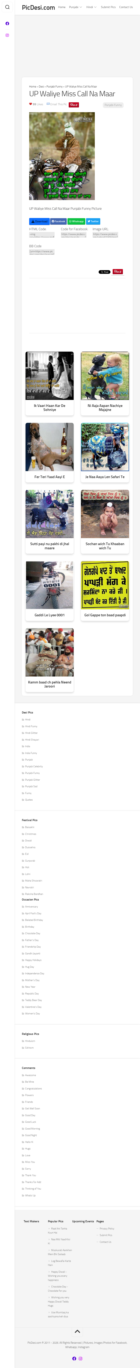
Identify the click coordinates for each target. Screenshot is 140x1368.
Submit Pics (108, 7)
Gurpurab (30, 860)
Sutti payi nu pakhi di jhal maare (49, 546)
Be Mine (29, 1081)
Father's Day (32, 940)
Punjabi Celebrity (34, 766)
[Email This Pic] (48, 104)
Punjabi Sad (31, 786)
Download (40, 221)
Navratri (29, 887)
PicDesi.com (38, 7)
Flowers (29, 1095)
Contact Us (126, 7)
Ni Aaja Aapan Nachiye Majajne (105, 408)
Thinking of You (33, 1188)
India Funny (31, 753)
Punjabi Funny (54, 86)
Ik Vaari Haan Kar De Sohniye (49, 408)
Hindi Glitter (31, 733)
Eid (26, 854)
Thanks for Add (33, 1182)
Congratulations (33, 1088)
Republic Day (32, 993)
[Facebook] (7, 23)
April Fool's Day (33, 913)
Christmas (30, 834)
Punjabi (73, 7)
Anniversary (31, 906)
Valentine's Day (33, 1007)
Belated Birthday (34, 920)
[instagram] (7, 35)
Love (27, 1155)
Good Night (31, 1135)
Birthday (29, 926)
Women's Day (32, 1013)
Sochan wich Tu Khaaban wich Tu (105, 546)
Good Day (30, 1115)
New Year (30, 986)
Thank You (30, 1175)
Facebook (59, 221)
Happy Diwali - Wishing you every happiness (57, 1276)
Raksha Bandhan (34, 894)
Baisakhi (29, 827)
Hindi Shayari (32, 739)
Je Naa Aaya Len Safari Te (105, 477)
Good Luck (30, 1121)
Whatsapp (78, 221)
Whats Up (30, 1195)
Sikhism (29, 1047)
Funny (28, 793)
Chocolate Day (32, 933)
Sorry (28, 1168)
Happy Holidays (33, 960)
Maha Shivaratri (33, 880)
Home (61, 7)
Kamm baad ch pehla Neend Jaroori (49, 684)
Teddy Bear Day (33, 1000)
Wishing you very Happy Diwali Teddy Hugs (58, 1301)
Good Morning (32, 1128)
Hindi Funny (31, 726)
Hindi (89, 7)
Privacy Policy (107, 1228)
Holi (27, 867)
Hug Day (29, 966)
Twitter (94, 221)
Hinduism (30, 1041)
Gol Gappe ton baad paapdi (105, 615)
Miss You (30, 1162)
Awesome (30, 1075)
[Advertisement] (77, 42)
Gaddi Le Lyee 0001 (50, 615)
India (27, 746)
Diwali (28, 840)
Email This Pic (58, 104)
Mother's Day (32, 980)
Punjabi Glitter (32, 779)
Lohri (27, 874)
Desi (41, 86)
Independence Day (34, 973)
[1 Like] (30, 103)
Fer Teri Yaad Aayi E (49, 477)
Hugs (28, 1148)
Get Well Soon (32, 1108)
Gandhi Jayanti (32, 953)
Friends (29, 1102)
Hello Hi (29, 1142)
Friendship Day (33, 946)
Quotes (29, 799)
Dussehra (30, 847)
